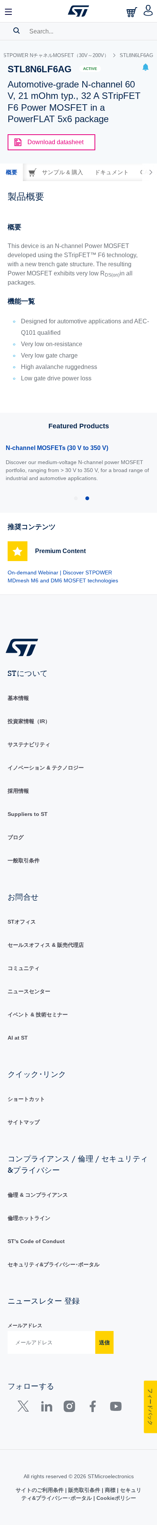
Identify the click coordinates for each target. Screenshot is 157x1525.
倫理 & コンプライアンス (38, 1195)
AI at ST (18, 1038)
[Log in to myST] (148, 11)
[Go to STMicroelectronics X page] (25, 1408)
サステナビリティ (29, 744)
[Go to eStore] (132, 12)
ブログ (16, 837)
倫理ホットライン (29, 1218)
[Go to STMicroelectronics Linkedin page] (46, 1408)
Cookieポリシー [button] (115, 1498)
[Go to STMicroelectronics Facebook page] (92, 1408)
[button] (9, 11)
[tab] (11, 172)
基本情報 (18, 698)
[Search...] (17, 30)
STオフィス (22, 922)
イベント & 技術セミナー (38, 1014)
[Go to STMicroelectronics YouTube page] (115, 1408)
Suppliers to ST (28, 814)
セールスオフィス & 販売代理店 (46, 945)
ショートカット (26, 1099)
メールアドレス (25, 1325)
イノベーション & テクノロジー (46, 768)
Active (90, 69)
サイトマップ (24, 1122)
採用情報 (18, 791)
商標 (110, 1490)
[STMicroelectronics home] (78, 11)
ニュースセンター (29, 991)
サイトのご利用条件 (40, 1490)
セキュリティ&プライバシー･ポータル (53, 1264)
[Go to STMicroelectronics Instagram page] (69, 1408)
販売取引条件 (84, 1490)
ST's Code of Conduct (36, 1241)
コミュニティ (24, 968)
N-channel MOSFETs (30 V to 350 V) (57, 448)
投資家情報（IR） (29, 721)
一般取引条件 (24, 860)
